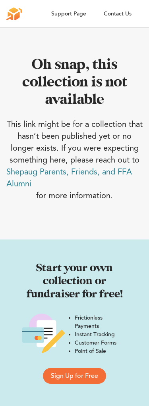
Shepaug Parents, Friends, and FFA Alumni (69, 177)
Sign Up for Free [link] (74, 376)
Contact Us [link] (118, 13)
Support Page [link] (68, 13)
